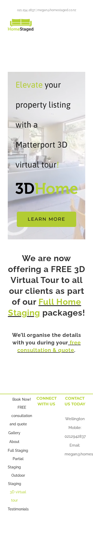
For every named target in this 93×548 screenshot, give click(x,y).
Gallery (14, 433)
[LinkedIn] (51, 418)
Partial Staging (16, 463)
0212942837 (75, 436)
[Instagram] (46, 430)
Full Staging (18, 450)
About (14, 442)
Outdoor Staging (16, 479)
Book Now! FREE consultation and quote (21, 411)
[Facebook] (41, 418)
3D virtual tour (18, 496)
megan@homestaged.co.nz (56, 10)
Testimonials (18, 509)
